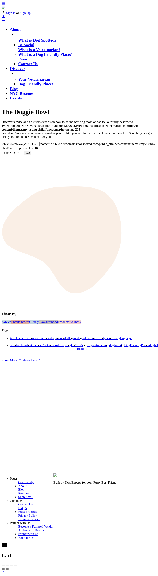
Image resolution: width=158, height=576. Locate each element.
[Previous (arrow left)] (3, 569)
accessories (42, 338)
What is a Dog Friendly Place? (45, 54)
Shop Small (25, 497)
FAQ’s (22, 508)
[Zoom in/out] (15, 565)
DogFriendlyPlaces (136, 345)
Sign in (11, 13)
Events (16, 98)
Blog (14, 88)
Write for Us (26, 537)
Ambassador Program (32, 530)
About (15, 29)
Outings (34, 322)
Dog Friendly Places (35, 84)
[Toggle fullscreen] (11, 565)
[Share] (7, 565)
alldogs (79, 338)
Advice (6, 322)
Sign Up (25, 13)
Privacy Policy (27, 515)
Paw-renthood (49, 322)
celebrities (24, 345)
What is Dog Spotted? (37, 40)
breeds (14, 345)
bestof (109, 338)
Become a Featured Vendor (35, 526)
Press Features (27, 512)
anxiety (101, 338)
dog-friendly (82, 346)
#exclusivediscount (22, 338)
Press (23, 59)
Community (26, 482)
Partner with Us (28, 534)
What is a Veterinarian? (39, 49)
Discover (17, 68)
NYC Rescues (22, 93)
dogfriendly (116, 345)
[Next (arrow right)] (7, 569)
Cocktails (48, 345)
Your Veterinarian (34, 79)
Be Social (26, 45)
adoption (54, 338)
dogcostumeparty (98, 345)
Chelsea (36, 345)
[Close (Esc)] (3, 565)
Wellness (75, 322)
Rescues (23, 493)
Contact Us (28, 63)
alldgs (70, 338)
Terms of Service (29, 519)
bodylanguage (122, 338)
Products (63, 322)
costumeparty (62, 345)
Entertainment (20, 322)
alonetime (90, 338)
